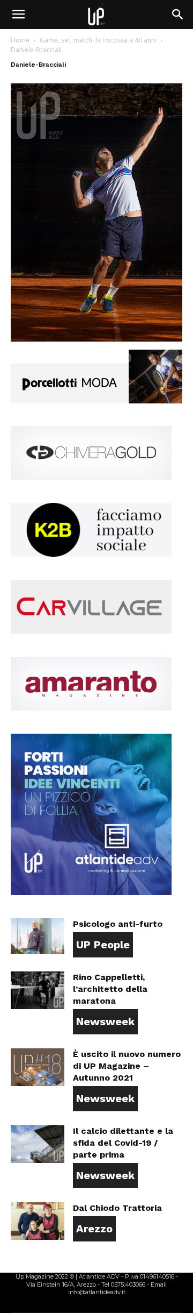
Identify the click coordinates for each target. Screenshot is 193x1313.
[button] (18, 14)
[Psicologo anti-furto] (37, 936)
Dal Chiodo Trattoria (117, 1208)
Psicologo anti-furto (117, 924)
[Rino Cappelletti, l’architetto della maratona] (37, 990)
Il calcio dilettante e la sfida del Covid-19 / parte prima (123, 1143)
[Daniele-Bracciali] (96, 338)
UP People (103, 944)
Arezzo (94, 1228)
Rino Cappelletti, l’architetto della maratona (110, 989)
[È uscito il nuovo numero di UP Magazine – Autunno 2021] (37, 1067)
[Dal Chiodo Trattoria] (37, 1221)
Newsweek (105, 1021)
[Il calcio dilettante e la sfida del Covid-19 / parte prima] (37, 1144)
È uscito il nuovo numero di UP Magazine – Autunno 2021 (127, 1066)
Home (20, 40)
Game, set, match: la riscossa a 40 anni (98, 40)
